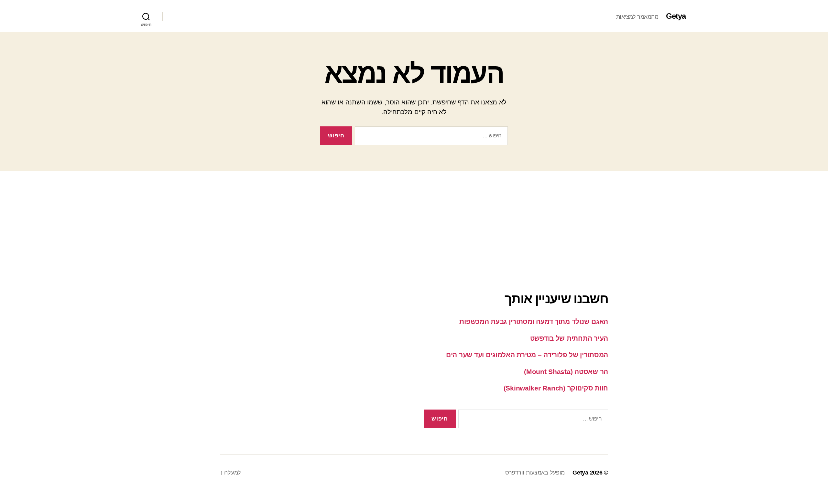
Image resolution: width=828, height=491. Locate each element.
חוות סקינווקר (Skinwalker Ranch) (556, 388)
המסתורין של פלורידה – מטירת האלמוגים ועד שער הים (527, 354)
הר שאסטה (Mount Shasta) (566, 371)
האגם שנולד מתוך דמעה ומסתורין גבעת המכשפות (533, 321)
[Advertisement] (414, 216)
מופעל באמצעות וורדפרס (535, 472)
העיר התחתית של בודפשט (569, 338)
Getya (676, 16)
